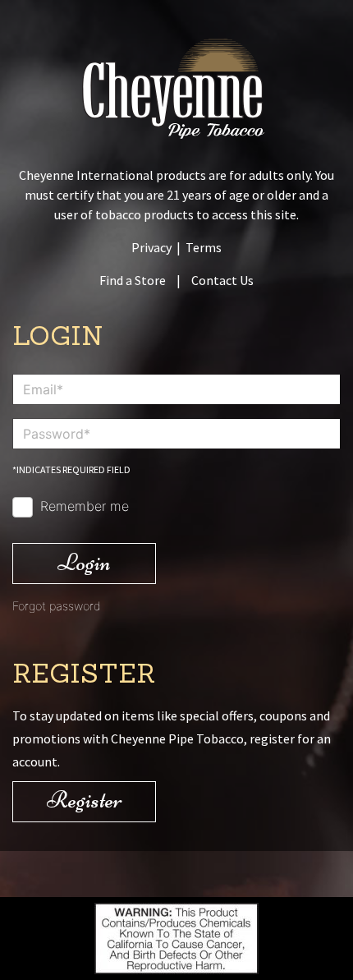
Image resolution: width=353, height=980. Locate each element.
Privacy (151, 247)
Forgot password (56, 606)
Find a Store (132, 280)
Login (84, 562)
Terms (204, 247)
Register (84, 799)
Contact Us (222, 280)
